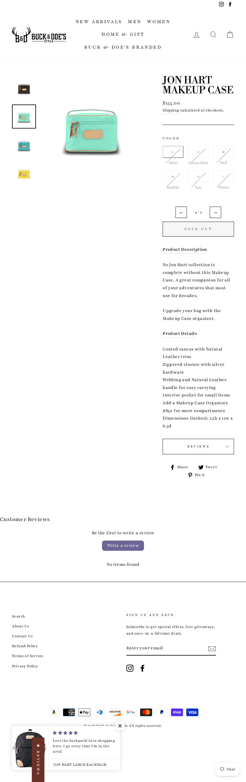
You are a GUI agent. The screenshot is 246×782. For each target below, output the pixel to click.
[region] (198, 173)
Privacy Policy (25, 666)
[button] (120, 725)
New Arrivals (99, 22)
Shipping (171, 110)
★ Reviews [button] (38, 760)
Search (18, 616)
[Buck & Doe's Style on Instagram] (130, 668)
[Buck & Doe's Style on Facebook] (142, 668)
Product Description (185, 249)
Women (158, 22)
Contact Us (22, 636)
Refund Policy (25, 646)
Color (171, 138)
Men (134, 22)
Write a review (123, 545)
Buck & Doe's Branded (123, 47)
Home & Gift (122, 34)
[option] (91, 127)
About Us (20, 626)
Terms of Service (28, 655)
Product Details (180, 333)
